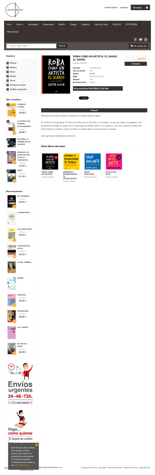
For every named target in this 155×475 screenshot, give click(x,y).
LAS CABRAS (22, 327)
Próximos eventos (18, 85)
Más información (22, 465)
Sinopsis (94, 110)
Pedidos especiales (18, 89)
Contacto (124, 8)
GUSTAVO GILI (95, 68)
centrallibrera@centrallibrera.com (48, 467)
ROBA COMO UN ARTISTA (47, 173)
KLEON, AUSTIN (80, 63)
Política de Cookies (131, 467)
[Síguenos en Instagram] (145, 39)
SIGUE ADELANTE (89, 173)
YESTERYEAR (22, 311)
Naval (12, 72)
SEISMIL (20, 278)
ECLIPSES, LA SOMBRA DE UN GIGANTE (23, 141)
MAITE (19, 170)
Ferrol (12, 81)
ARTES (92, 74)
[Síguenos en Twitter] (140, 39)
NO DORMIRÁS (23, 196)
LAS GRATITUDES (24, 229)
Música (13, 76)
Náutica (13, 67)
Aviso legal (102, 467)
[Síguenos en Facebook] (135, 39)
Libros (19, 24)
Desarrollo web (144, 467)
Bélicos (13, 63)
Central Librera (111, 8)
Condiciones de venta (89, 467)
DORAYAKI (21, 295)
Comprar (136, 64)
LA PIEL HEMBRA (24, 262)
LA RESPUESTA (23, 212)
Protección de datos (114, 467)
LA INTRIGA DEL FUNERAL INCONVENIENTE (24, 123)
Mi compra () (139, 46)
